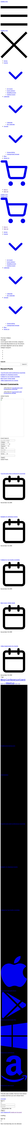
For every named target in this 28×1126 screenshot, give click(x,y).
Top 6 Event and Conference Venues (13, 392)
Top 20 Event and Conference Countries (13, 373)
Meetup (10, 683)
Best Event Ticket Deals (8, 378)
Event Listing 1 (11, 91)
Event (22, 679)
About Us (6, 158)
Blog (5, 156)
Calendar (10, 122)
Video (19, 683)
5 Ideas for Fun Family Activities (10, 376)
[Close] (1, 1103)
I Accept (3, 1099)
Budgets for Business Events (9, 375)
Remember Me (6, 1108)
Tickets (16, 683)
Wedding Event (11, 93)
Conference (12, 679)
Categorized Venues (13, 154)
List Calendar (11, 124)
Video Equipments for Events (9, 380)
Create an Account (16, 1112)
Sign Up (6, 191)
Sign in (2, 1110)
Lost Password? (5, 1112)
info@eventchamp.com (8, 746)
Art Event (10, 89)
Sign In (6, 190)
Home (5, 61)
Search (3, 362)
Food (5, 683)
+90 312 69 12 (4, 775)
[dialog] (14, 1121)
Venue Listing (11, 152)
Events (2, 683)
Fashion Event (11, 95)
